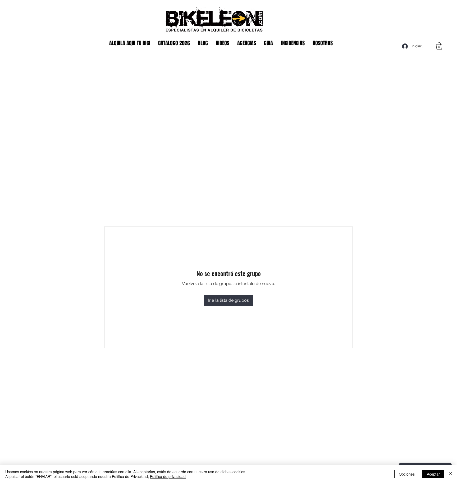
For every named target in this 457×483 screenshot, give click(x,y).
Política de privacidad (168, 476)
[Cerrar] (450, 474)
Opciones (407, 474)
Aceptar (433, 474)
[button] (439, 45)
